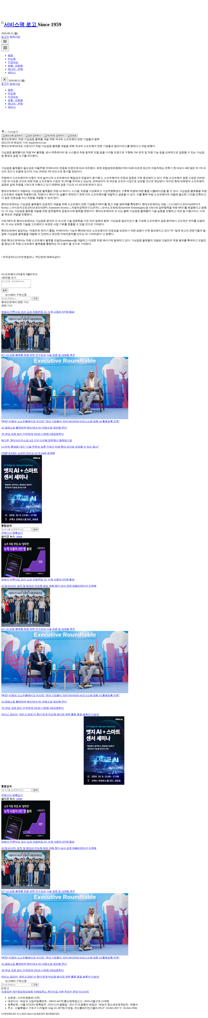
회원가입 (15, 36)
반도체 (12, 59)
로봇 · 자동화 (15, 65)
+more (19, 536)
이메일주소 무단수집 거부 (49, 991)
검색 (35, 529)
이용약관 (6, 991)
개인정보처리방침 (22, 991)
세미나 (12, 72)
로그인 (5, 36)
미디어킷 (84, 991)
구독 (35, 298)
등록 (5, 290)
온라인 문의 (71, 991)
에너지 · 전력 (15, 69)
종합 (10, 55)
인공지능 (13, 62)
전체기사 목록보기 (12, 533)
